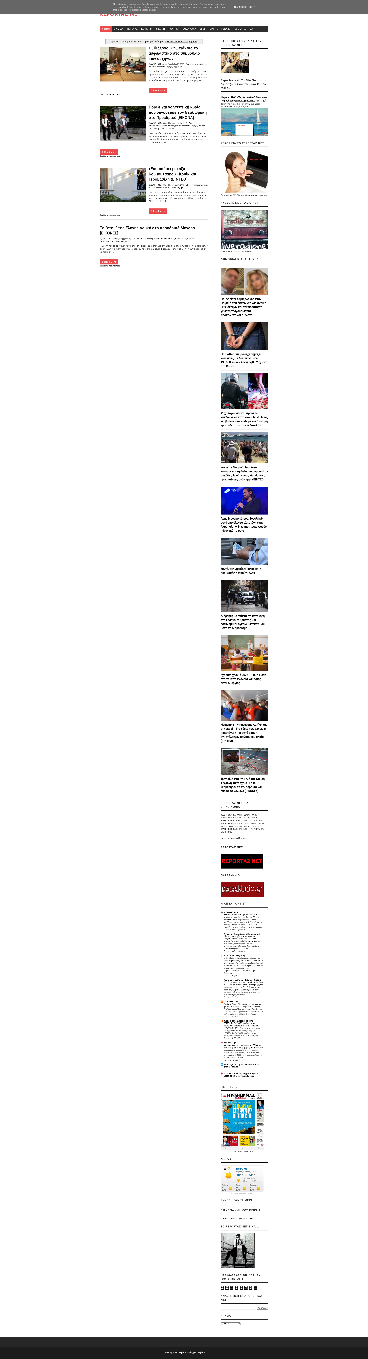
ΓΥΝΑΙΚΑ (226, 28)
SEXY (252, 28)
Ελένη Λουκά (180, 239)
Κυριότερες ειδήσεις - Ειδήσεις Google (242, 980)
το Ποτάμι (173, 128)
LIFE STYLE (240, 28)
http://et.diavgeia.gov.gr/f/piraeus (238, 1218)
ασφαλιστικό (202, 64)
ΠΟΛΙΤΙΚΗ (173, 28)
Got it (252, 7)
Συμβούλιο (177, 67)
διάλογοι (152, 67)
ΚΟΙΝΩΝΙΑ (146, 28)
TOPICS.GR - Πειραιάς (234, 955)
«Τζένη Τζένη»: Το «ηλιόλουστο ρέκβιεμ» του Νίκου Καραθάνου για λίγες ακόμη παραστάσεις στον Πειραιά (243, 960)
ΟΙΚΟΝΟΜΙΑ (189, 28)
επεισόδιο (203, 185)
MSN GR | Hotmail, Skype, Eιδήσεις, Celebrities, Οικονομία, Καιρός (241, 1074)
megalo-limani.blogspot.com (238, 1021)
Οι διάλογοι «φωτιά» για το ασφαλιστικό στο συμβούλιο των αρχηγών (174, 53)
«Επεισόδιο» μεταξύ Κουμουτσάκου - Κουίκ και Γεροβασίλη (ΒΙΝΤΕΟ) (172, 174)
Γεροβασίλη (193, 185)
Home (107, 28)
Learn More (240, 7)
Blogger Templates (197, 1352)
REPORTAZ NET (120, 14)
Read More (159, 90)
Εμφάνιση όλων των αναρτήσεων (181, 41)
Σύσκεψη (164, 128)
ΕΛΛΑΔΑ (118, 28)
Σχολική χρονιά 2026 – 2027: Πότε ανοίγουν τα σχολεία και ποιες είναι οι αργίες (243, 679)
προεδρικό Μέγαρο (164, 67)
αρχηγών (192, 64)
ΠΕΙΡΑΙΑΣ (132, 28)
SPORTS (214, 28)
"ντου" (142, 239)
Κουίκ (151, 187)
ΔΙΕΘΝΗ (160, 28)
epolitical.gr (230, 1043)
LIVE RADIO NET (232, 1002)
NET (154, 64)
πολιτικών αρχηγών (172, 126)
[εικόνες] (149, 239)
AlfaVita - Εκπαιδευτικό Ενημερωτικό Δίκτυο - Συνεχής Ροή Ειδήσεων (242, 935)
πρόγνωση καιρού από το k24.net (242, 1193)
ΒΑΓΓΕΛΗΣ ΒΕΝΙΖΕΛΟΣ (164, 239)
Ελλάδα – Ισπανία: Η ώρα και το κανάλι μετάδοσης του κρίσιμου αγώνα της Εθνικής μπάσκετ (241, 917)
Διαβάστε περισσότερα (110, 94)
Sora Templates (179, 1352)
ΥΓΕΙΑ (203, 28)
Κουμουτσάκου (160, 187)
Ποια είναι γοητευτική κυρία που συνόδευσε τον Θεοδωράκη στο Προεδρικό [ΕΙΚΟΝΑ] (178, 112)
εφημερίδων (249, 1151)
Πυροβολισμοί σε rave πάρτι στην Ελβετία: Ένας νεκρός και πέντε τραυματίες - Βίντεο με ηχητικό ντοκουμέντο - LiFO (243, 984)
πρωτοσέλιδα (238, 1151)
